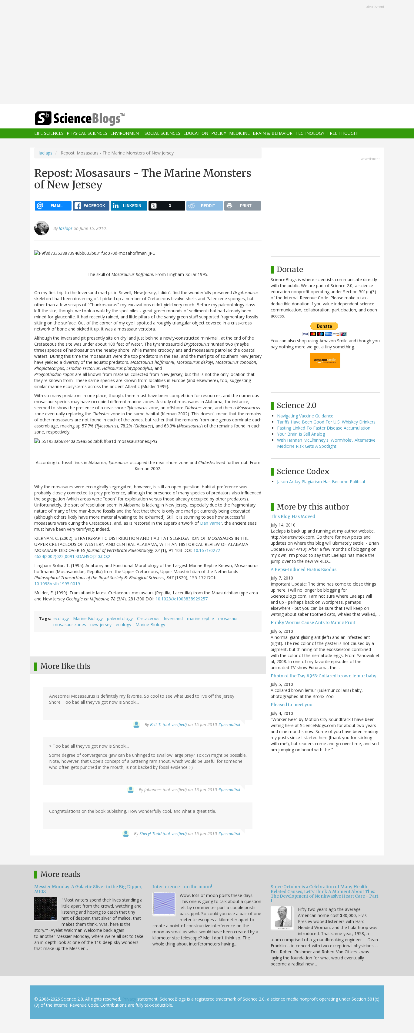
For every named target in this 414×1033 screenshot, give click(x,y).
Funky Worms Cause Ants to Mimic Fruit (313, 622)
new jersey (101, 624)
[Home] (91, 118)
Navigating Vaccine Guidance (305, 416)
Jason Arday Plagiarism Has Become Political (321, 481)
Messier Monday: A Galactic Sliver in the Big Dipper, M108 (88, 889)
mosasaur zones (69, 624)
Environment (126, 133)
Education (195, 133)
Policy (218, 133)
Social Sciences (162, 133)
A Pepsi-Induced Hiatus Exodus (303, 569)
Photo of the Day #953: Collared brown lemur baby (323, 676)
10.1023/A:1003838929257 (181, 599)
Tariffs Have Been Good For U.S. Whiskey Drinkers (326, 422)
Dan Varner (211, 523)
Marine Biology (88, 618)
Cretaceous (148, 618)
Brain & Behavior (272, 133)
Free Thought (343, 133)
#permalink (229, 724)
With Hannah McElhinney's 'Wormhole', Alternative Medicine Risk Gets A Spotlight (326, 443)
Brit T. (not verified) (168, 724)
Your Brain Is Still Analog (301, 434)
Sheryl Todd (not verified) (163, 833)
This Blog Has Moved (293, 516)
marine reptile (200, 618)
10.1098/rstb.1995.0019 (57, 583)
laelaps (45, 153)
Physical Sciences (87, 133)
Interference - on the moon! (182, 886)
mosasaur (228, 618)
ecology (61, 618)
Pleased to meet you (291, 704)
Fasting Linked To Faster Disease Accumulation (323, 428)
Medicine (239, 133)
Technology (309, 133)
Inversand (173, 618)
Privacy (129, 999)
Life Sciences (49, 133)
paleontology (120, 618)
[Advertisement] (207, 52)
